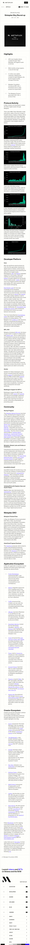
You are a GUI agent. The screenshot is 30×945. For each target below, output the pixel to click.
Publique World (16, 432)
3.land (5, 435)
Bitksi (19, 679)
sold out (10, 744)
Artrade (10, 749)
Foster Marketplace (13, 574)
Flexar (10, 653)
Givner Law (7, 424)
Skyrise (6, 426)
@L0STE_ (17, 627)
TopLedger (17, 842)
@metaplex (11, 823)
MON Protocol (12, 784)
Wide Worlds (7, 437)
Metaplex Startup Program (13, 413)
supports (21, 376)
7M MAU (16, 684)
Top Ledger (7, 430)
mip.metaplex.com (9, 838)
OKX (12, 273)
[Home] (12, 2)
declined (14, 550)
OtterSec (6, 427)
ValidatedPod (7, 491)
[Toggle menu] (26, 2)
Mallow (18, 273)
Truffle (17, 280)
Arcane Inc (19, 653)
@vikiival (10, 629)
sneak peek (11, 766)
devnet (16, 294)
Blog (2, 7)
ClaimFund (9, 546)
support (10, 375)
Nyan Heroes (11, 805)
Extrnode (6, 429)
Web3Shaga (7, 434)
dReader (10, 612)
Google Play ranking (13, 687)
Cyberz (10, 793)
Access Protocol (12, 667)
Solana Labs (11, 694)
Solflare (6, 278)
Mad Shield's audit (9, 288)
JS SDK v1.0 (15, 319)
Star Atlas (10, 765)
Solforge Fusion (12, 772)
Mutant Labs (9, 335)
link (10, 851)
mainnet (23, 294)
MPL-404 (17, 332)
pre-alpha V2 (16, 809)
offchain (13, 145)
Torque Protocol (16, 435)
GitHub (6, 835)
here (21, 827)
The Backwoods (12, 737)
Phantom (10, 679)
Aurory (10, 723)
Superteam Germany (13, 624)
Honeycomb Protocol (16, 434)
